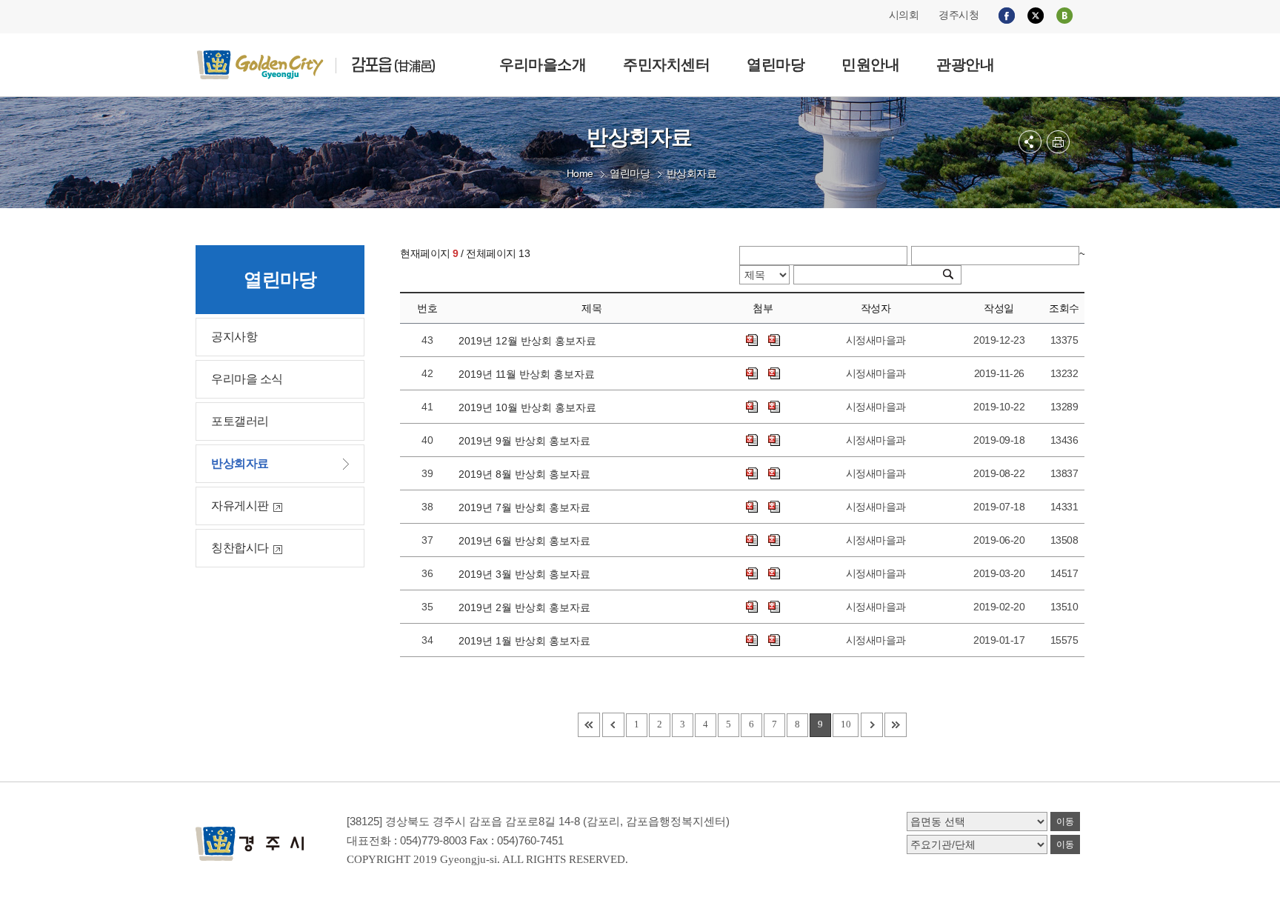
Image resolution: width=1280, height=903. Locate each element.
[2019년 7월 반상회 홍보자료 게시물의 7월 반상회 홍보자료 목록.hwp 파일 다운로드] (752, 507)
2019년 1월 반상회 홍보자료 (527, 641)
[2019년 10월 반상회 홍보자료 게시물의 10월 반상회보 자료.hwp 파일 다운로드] (774, 407)
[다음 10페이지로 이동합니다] (872, 725)
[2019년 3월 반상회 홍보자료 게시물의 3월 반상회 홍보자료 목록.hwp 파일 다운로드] (752, 573)
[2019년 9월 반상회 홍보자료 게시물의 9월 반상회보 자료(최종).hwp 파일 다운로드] (774, 440)
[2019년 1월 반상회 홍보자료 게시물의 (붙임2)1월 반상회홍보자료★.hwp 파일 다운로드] (774, 640)
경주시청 (959, 15)
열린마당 (630, 173)
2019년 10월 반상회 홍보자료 (530, 407)
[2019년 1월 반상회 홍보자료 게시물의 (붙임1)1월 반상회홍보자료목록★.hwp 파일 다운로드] (752, 640)
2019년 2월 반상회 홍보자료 (527, 607)
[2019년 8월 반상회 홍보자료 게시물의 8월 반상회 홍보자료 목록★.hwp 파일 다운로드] (752, 473)
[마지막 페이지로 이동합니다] (895, 725)
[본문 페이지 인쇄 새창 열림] (1058, 141)
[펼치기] (1030, 141)
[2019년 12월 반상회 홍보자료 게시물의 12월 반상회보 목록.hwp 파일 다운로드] (752, 340)
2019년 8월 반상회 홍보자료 (527, 474)
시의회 (904, 15)
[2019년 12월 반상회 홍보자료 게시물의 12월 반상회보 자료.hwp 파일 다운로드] (774, 340)
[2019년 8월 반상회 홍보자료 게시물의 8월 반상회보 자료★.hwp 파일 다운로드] (774, 473)
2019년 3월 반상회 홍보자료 (527, 574)
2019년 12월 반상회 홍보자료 (530, 341)
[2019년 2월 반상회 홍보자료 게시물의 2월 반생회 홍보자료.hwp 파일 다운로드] (774, 607)
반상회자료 (692, 173)
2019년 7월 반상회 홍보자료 (527, 507)
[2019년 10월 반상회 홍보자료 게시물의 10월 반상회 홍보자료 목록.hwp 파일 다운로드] (752, 407)
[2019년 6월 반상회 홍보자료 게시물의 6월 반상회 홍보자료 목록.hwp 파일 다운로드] (752, 540)
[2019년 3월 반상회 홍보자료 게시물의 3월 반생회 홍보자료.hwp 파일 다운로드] (774, 573)
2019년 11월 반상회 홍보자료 (530, 374)
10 (845, 724)
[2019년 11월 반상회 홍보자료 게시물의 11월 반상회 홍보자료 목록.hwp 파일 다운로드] (752, 373)
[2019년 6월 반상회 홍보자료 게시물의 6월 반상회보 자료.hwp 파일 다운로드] (774, 540)
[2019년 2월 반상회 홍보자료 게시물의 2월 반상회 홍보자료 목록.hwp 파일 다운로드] (752, 607)
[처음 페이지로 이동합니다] (589, 725)
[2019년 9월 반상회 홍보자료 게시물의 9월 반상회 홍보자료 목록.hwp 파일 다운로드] (752, 440)
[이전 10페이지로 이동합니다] (613, 725)
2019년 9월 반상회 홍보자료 (527, 441)
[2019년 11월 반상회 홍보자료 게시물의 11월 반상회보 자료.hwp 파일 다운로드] (774, 373)
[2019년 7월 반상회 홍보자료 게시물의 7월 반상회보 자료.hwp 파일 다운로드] (774, 507)
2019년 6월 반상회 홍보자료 (527, 541)
